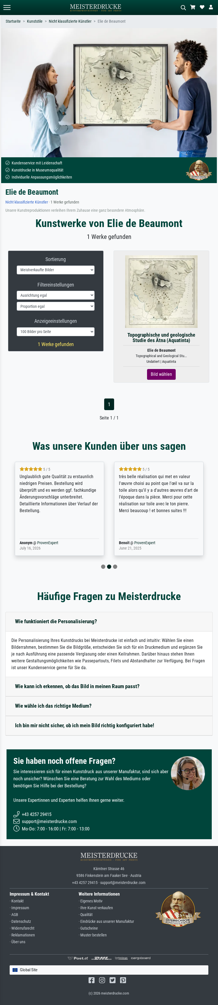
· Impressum (19, 908)
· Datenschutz (20, 921)
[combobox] (109, 970)
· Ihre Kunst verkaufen (96, 908)
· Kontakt (17, 901)
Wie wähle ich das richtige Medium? (53, 706)
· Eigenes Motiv (90, 901)
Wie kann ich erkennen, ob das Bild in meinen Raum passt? (77, 686)
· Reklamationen (22, 935)
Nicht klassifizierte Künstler (70, 21)
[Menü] (6, 7)
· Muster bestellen (93, 935)
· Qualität (86, 914)
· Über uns (17, 942)
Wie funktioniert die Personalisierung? (56, 621)
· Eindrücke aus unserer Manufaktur (106, 921)
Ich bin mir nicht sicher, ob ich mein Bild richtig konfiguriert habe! (84, 725)
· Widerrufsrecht (22, 928)
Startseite (13, 21)
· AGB (14, 914)
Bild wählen (161, 374)
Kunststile (35, 21)
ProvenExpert (47, 542)
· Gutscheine (88, 928)
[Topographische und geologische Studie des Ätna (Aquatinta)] (161, 291)
